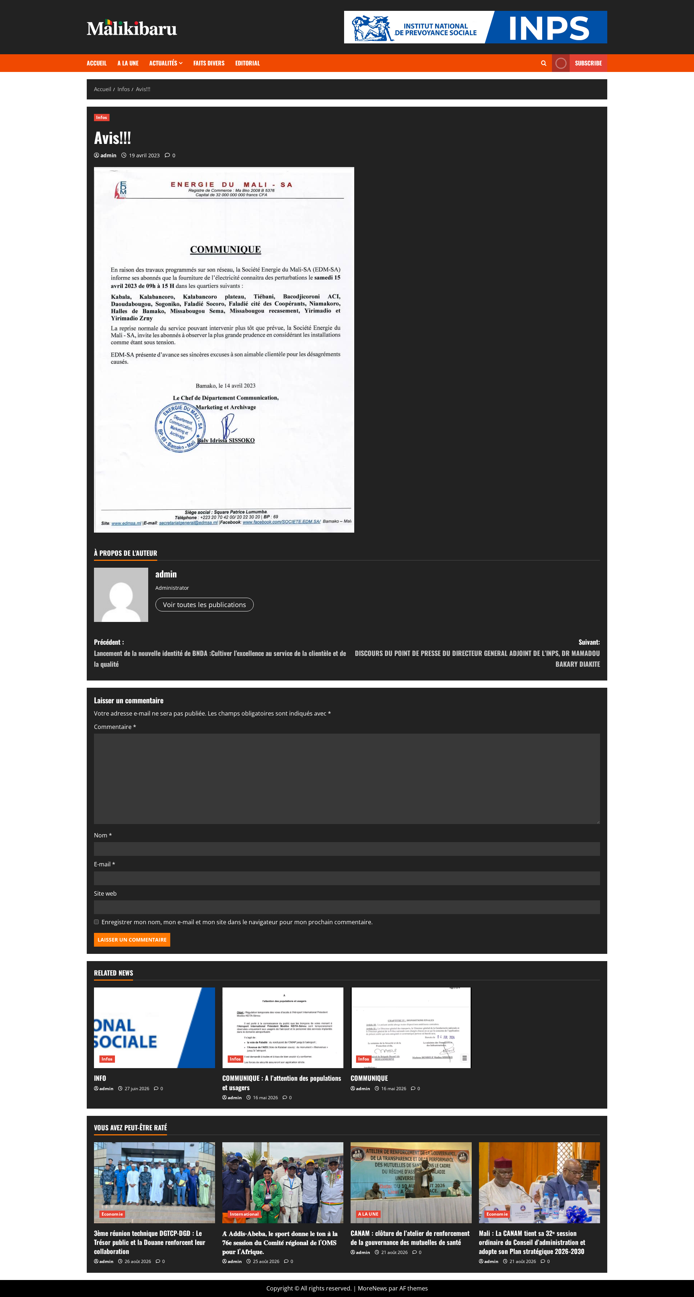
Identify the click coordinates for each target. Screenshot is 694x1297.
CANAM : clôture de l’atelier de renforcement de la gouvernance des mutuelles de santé (410, 1237)
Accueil (97, 63)
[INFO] (154, 1027)
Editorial (247, 63)
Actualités (163, 63)
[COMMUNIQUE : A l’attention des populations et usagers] (282, 1027)
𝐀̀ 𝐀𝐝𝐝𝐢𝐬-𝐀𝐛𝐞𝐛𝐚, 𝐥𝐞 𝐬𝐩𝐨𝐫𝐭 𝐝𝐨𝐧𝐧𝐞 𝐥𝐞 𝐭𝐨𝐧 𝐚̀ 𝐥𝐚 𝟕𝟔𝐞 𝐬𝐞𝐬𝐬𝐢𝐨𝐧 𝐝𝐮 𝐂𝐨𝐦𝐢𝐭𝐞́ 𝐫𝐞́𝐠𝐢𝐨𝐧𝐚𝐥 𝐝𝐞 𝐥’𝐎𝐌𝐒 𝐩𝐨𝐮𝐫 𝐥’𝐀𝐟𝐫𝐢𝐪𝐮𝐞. (280, 1242)
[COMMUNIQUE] (411, 1027)
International (244, 1214)
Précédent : (220, 653)
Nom (103, 835)
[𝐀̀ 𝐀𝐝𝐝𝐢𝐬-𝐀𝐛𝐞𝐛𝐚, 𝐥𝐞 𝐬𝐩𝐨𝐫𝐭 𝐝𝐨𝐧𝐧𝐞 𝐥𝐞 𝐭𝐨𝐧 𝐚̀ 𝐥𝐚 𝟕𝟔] (282, 1182)
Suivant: (477, 653)
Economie (112, 1214)
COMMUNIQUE (369, 1078)
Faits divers (208, 63)
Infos (101, 117)
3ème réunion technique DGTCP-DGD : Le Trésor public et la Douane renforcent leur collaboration (149, 1242)
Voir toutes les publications (204, 604)
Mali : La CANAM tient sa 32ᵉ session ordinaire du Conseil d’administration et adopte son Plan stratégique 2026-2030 (532, 1242)
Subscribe (588, 63)
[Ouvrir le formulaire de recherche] (544, 63)
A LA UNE (127, 63)
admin (108, 155)
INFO (100, 1078)
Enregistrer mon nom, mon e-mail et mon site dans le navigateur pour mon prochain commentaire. (237, 922)
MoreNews (372, 1288)
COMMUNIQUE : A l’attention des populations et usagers (281, 1082)
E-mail (104, 864)
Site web (105, 893)
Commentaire (115, 727)
